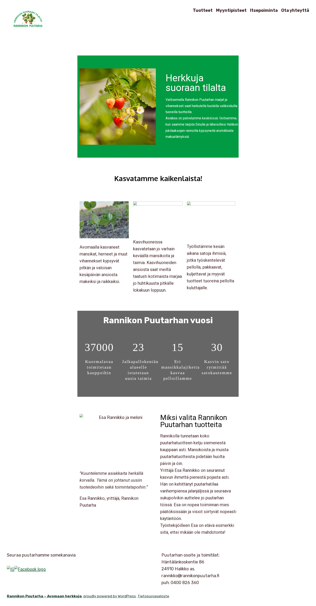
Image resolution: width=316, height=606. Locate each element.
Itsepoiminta (264, 10)
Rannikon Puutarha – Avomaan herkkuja (44, 596)
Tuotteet (203, 10)
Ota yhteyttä (295, 10)
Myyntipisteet (231, 10)
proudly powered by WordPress (109, 596)
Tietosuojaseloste (153, 596)
